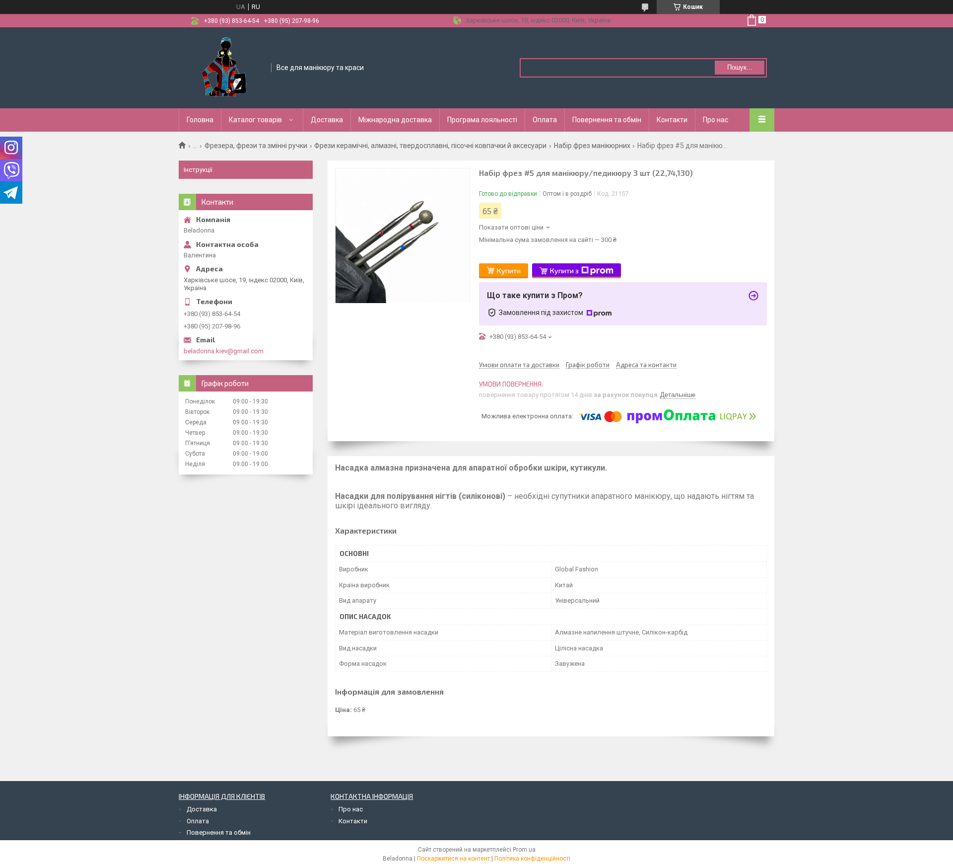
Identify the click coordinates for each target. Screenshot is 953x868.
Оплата (545, 120)
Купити (509, 270)
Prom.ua (524, 849)
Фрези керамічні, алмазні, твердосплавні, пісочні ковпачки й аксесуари (430, 146)
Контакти (672, 120)
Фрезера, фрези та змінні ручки (255, 146)
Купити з (564, 270)
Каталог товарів (255, 120)
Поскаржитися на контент (453, 858)
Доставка (327, 120)
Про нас (715, 120)
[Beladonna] (225, 67)
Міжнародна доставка (395, 120)
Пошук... (739, 67)
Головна (200, 120)
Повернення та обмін (606, 120)
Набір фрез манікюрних (592, 146)
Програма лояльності (482, 120)
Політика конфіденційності (532, 858)
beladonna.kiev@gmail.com (224, 351)
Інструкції (198, 169)
